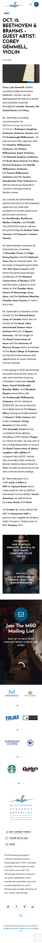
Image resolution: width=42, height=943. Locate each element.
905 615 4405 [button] (19, 838)
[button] (36, 4)
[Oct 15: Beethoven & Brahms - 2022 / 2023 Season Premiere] (21, 579)
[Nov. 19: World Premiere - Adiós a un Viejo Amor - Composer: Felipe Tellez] (21, 549)
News (6, 13)
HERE (20, 525)
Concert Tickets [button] (20, 832)
